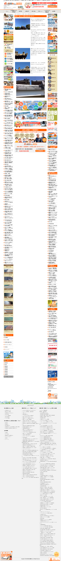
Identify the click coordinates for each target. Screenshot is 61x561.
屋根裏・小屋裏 (7, 173)
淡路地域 (6, 374)
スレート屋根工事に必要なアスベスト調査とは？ (9, 257)
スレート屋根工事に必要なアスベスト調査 (46, 493)
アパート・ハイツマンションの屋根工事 (52, 330)
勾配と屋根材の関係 (8, 180)
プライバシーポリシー (8, 344)
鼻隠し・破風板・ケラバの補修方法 (9, 108)
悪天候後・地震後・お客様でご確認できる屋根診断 (47, 415)
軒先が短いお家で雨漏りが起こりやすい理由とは (9, 189)
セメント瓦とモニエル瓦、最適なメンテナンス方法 (47, 453)
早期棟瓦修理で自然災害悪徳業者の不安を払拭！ (9, 143)
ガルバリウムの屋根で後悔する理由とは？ (8, 223)
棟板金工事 (54, 81)
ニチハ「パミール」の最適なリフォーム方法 (46, 421)
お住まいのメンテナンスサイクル (45, 511)
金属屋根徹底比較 (42, 524)
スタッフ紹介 (7, 339)
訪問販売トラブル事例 (52, 284)
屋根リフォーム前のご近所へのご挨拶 (52, 273)
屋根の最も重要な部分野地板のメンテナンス (8, 197)
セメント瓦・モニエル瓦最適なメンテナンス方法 (9, 138)
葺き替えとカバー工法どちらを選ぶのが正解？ (53, 189)
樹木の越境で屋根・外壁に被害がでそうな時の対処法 (53, 293)
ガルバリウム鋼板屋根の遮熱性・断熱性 (53, 158)
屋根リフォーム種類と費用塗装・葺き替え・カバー (53, 194)
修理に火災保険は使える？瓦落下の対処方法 (53, 235)
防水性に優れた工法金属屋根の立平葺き (8, 153)
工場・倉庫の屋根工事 (52, 327)
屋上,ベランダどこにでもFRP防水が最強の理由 (9, 128)
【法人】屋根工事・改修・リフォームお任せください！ (30, 438)
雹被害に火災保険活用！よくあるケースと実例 (53, 260)
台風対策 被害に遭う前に (26, 428)
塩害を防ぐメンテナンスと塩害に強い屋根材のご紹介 (47, 533)
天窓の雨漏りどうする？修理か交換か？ (9, 247)
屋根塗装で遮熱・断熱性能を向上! (52, 253)
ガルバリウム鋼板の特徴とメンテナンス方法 (9, 228)
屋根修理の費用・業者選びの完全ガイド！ (9, 94)
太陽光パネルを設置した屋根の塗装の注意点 (53, 208)
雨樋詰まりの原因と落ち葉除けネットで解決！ (53, 323)
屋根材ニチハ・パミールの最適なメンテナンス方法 (53, 212)
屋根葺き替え (54, 58)
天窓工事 (53, 89)
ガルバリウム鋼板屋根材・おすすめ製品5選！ (46, 430)
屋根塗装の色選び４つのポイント (51, 249)
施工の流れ (34, 11)
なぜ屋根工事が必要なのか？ (53, 175)
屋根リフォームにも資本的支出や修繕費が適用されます (30, 450)
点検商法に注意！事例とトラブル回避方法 (29, 420)
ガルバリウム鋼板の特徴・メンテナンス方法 (46, 496)
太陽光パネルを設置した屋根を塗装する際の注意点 (30, 474)
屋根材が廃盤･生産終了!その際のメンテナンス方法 (47, 467)
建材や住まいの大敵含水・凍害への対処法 (8, 178)
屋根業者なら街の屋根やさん (9, 435)
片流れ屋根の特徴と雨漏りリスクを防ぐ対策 (9, 166)
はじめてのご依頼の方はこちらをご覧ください (29, 410)
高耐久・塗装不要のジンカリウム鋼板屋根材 (9, 230)
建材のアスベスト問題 (8, 193)
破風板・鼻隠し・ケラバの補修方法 (45, 457)
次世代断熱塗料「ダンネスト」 (51, 251)
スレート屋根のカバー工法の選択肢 (53, 196)
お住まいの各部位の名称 (43, 471)
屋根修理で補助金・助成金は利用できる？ (52, 263)
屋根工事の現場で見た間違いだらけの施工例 (52, 246)
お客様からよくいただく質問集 (44, 419)
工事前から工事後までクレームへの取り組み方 (53, 275)
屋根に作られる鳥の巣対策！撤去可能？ (53, 325)
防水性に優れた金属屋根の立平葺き (45, 528)
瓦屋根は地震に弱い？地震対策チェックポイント (53, 242)
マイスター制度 (7, 418)
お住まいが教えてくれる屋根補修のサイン (53, 187)
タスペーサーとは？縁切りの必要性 (8, 118)
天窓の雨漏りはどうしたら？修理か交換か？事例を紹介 (48, 458)
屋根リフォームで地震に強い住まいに (28, 429)
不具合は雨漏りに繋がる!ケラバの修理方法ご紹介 (9, 110)
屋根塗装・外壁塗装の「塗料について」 (46, 416)
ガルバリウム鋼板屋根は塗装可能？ (53, 156)
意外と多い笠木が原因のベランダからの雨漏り (9, 113)
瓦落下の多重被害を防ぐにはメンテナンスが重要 (53, 232)
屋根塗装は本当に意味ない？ (8, 96)
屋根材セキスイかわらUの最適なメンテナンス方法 (53, 215)
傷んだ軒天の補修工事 (43, 508)
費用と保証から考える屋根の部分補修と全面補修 (29, 451)
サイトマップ (7, 349)
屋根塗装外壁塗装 (53, 85)
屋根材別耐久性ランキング (8, 204)
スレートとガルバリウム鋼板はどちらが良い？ (53, 149)
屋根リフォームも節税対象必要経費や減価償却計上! (53, 336)
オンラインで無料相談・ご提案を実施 (28, 411)
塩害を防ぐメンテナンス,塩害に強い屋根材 (9, 207)
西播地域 (6, 371)
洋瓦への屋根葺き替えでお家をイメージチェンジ (9, 214)
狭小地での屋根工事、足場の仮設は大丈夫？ (46, 426)
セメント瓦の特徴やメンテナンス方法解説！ (9, 135)
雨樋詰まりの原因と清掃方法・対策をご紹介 (29, 469)
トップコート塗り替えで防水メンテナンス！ (9, 260)
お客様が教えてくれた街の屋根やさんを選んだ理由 (12, 426)
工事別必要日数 (51, 223)
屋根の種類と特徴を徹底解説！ (8, 90)
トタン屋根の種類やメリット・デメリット (52, 203)
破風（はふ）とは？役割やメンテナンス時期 (9, 262)
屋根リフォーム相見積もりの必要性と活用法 (29, 446)
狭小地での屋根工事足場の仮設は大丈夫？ (52, 219)
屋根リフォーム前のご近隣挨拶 (27, 419)
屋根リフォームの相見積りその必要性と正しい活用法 (53, 270)
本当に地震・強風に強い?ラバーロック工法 (9, 158)
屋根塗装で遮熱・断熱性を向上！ (45, 484)
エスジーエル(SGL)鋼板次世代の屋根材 (8, 225)
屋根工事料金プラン (25, 414)
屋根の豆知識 (7, 199)
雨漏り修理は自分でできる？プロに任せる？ (9, 99)
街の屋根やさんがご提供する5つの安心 (14, 11)
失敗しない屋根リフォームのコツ (52, 178)
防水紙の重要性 (7, 195)
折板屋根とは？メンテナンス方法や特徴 (53, 206)
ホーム (7, 11)
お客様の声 (27, 11)
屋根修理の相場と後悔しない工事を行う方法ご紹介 (30, 443)
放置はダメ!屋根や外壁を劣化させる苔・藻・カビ (9, 209)
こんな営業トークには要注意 (52, 282)
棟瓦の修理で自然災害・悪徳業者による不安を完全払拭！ (48, 470)
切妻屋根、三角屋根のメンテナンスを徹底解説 (9, 169)
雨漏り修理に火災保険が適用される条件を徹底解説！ (47, 555)
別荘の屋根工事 (51, 331)
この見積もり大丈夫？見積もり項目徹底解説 (52, 277)
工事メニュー (40, 11)
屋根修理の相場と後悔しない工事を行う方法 (52, 180)
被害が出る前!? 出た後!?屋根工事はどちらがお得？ (53, 280)
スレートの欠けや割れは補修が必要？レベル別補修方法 (48, 448)
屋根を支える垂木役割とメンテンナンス (8, 235)
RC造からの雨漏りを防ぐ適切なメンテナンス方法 (9, 240)
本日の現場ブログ (7, 425)
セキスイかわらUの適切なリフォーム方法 (46, 420)
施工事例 (20, 11)
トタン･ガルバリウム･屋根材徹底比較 (8, 220)
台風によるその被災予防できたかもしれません (53, 230)
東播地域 (6, 366)
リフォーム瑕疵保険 (8, 415)
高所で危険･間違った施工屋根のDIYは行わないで (9, 233)
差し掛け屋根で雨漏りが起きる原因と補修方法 (46, 541)
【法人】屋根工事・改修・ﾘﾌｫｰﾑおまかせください (53, 334)
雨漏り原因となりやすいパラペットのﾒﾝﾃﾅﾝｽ (9, 125)
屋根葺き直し (54, 77)
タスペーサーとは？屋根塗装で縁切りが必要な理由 (47, 463)
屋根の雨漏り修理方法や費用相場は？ (9, 237)
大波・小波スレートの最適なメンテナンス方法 (9, 145)
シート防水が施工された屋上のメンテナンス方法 (9, 123)
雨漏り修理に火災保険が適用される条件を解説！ (53, 258)
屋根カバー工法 (54, 62)
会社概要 (53, 11)
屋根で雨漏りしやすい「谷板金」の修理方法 (8, 185)
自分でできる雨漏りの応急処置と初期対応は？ (53, 256)
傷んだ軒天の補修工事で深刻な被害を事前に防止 (9, 115)
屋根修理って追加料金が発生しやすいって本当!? (53, 291)
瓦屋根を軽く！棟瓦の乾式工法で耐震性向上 (46, 488)
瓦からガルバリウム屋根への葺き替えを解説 (53, 154)
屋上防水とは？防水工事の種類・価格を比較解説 (9, 130)
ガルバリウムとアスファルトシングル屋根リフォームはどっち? (9, 217)
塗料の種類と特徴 (52, 345)
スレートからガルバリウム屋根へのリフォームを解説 (53, 151)
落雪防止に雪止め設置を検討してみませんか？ (29, 464)
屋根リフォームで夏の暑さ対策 (27, 433)
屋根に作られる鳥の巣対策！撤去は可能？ (29, 472)
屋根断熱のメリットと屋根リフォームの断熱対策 (9, 252)
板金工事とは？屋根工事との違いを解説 (9, 101)
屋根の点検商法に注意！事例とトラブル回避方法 (53, 286)
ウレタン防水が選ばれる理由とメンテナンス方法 (9, 120)
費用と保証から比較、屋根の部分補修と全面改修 (53, 185)
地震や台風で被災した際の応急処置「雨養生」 (9, 155)
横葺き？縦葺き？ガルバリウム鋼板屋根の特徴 (53, 165)
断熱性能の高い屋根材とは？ (7, 250)
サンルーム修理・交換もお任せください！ (53, 314)
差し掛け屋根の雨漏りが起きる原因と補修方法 (9, 171)
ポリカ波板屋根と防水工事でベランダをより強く (53, 318)
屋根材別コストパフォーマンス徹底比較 (9, 202)
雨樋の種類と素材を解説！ (26, 473)
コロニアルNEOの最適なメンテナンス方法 (53, 217)
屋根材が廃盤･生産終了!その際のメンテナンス (9, 211)
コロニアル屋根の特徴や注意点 (51, 201)
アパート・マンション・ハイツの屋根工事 (29, 436)
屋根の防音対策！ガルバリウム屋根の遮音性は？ (53, 170)
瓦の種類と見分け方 (43, 514)
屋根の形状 (6, 164)
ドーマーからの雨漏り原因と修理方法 (8, 245)
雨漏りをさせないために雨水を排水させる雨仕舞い (47, 542)
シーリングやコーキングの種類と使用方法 (9, 150)
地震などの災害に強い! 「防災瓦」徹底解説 (52, 244)
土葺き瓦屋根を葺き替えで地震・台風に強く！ (9, 140)
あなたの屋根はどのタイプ (44, 412)
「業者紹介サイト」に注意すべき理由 (52, 298)
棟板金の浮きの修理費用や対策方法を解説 (9, 104)
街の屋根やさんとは (8, 410)
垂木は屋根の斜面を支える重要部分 (28, 454)
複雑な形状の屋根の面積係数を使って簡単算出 (9, 162)
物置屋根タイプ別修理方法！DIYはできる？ (52, 311)
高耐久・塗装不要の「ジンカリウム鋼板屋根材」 (47, 497)
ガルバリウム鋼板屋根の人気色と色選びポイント (47, 439)
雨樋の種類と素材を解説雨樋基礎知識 (9, 255)
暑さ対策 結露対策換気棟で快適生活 (8, 175)
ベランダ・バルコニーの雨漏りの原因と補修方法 (9, 133)
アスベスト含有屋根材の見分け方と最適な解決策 (9, 191)
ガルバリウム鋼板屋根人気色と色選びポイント (53, 161)
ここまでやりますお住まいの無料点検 (47, 11)
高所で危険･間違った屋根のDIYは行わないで (46, 500)
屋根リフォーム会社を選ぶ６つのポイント (53, 226)
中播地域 (6, 369)
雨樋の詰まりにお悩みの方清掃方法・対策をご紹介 (53, 321)
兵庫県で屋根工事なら (8, 342)
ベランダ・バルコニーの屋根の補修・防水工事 (29, 432)
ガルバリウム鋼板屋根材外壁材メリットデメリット (53, 168)
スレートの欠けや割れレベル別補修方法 (52, 199)
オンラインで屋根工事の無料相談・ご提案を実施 (53, 268)
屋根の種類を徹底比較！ (51, 192)
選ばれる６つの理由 (8, 411)
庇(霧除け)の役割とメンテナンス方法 (8, 148)
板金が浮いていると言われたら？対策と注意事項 (53, 289)
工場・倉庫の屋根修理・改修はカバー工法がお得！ (53, 316)
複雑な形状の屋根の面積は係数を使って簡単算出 (47, 479)
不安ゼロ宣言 (7, 414)
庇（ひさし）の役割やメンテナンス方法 (9, 242)
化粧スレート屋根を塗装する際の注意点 (52, 210)
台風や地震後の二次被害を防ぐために (53, 237)
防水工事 (53, 73)
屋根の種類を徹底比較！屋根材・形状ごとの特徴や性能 (48, 443)
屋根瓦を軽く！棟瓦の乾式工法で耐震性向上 (52, 239)
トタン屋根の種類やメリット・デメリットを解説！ (47, 449)
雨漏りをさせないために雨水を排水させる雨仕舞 (9, 182)
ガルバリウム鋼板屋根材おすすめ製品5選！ (53, 163)
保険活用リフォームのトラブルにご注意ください (53, 296)
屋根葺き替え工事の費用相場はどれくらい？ (53, 182)
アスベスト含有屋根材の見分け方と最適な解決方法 (47, 492)
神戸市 (6, 364)
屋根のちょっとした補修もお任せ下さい (28, 418)
